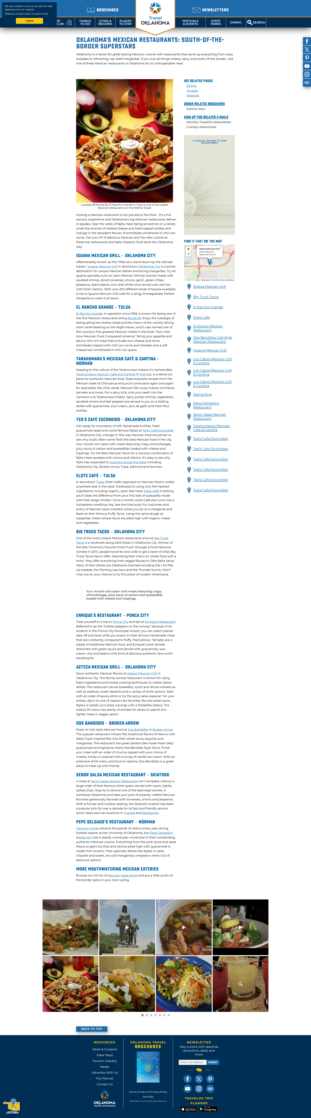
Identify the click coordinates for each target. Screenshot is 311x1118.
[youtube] (307, 66)
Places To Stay (125, 22)
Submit (213, 1062)
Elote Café (151, 491)
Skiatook (192, 95)
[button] (189, 287)
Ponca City (120, 622)
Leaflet (198, 280)
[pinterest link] (210, 1079)
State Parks (216, 22)
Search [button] (259, 22)
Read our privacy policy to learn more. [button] (26, 13)
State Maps (105, 1055)
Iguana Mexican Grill (102, 266)
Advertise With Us (105, 1072)
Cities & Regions (105, 22)
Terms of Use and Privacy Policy (148, 1091)
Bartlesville (150, 813)
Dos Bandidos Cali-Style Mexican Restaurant (212, 339)
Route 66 (134, 318)
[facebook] (307, 41)
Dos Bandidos (138, 729)
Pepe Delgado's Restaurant (206, 405)
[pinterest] (307, 58)
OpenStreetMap (218, 280)
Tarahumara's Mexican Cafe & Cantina (211, 428)
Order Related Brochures (204, 104)
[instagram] (307, 74)
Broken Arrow (163, 729)
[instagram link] (199, 1089)
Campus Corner (87, 828)
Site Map (148, 1096)
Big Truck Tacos (206, 297)
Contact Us (105, 1084)
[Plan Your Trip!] (11, 1107)
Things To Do (85, 22)
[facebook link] (188, 1079)
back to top (91, 1028)
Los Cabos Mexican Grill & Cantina (212, 361)
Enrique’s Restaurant (160, 622)
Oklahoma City (149, 266)
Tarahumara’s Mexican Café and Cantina (105, 374)
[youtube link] (188, 1089)
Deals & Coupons (104, 1049)
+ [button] (188, 249)
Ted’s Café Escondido (158, 430)
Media (104, 1067)
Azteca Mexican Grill (142, 673)
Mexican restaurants (122, 875)
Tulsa (100, 482)
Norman (146, 374)
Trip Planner (105, 1078)
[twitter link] (199, 1079)
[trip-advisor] (307, 83)
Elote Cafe (201, 317)
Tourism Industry (104, 1061)
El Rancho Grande (89, 313)
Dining (236, 22)
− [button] (188, 254)
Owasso (192, 91)
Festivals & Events (190, 22)
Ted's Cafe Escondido (210, 439)
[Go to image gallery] (124, 201)
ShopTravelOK (56, 22)
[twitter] (307, 49)
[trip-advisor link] (210, 1089)
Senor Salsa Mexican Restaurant (114, 781)
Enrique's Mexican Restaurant (208, 328)
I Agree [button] (29, 20)
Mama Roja (202, 394)
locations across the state (127, 462)
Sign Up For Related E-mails (206, 117)
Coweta (129, 813)
